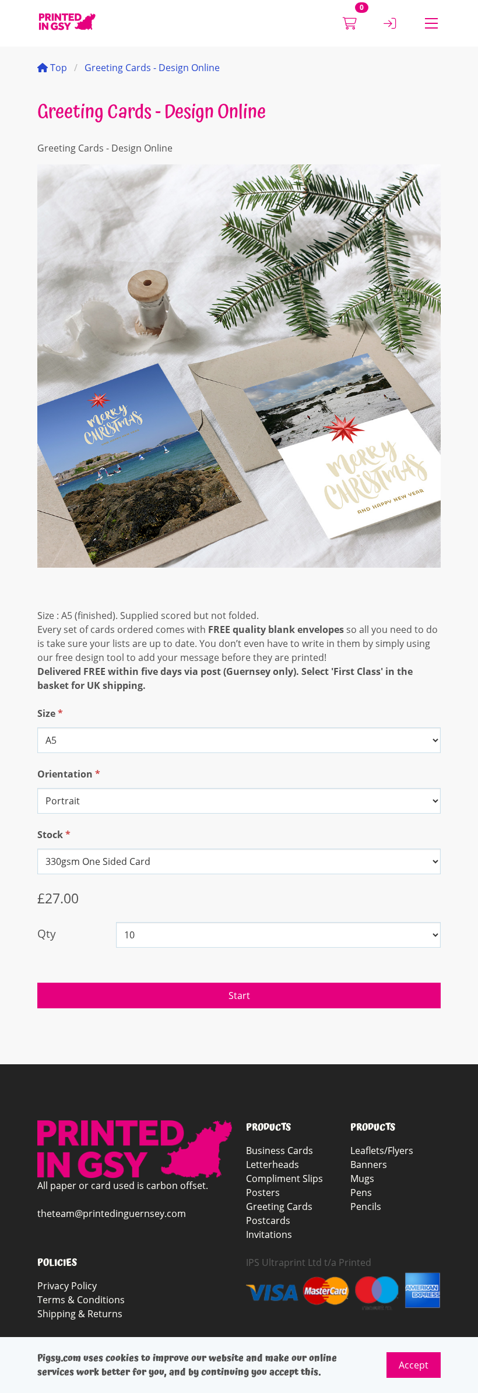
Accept (413, 1365)
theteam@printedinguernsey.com (111, 1213)
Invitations (269, 1234)
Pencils (365, 1206)
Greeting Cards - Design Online (152, 67)
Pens (361, 1192)
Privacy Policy (67, 1285)
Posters (263, 1192)
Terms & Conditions (81, 1299)
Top (57, 67)
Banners (368, 1164)
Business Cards (279, 1150)
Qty (46, 933)
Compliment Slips (284, 1178)
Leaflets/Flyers (381, 1150)
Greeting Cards (279, 1206)
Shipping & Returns (79, 1313)
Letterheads (272, 1164)
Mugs (362, 1178)
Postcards (268, 1220)
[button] (431, 23)
